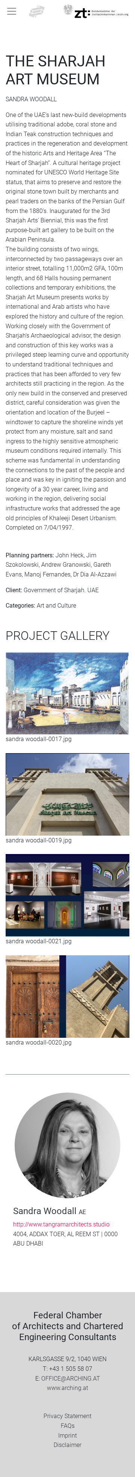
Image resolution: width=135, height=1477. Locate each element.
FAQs (68, 1425)
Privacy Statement (68, 1416)
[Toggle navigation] (11, 11)
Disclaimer (67, 1444)
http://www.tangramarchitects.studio (61, 1224)
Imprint (67, 1435)
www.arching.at (67, 1387)
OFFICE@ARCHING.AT (70, 1378)
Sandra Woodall (49, 1211)
